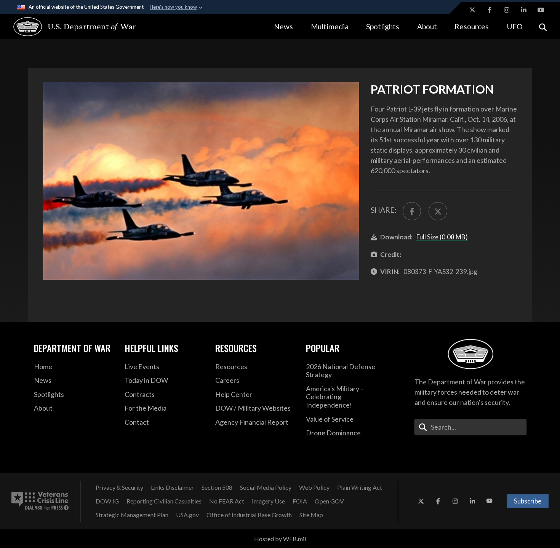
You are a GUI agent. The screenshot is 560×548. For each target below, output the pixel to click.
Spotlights (382, 26)
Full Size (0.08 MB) (442, 237)
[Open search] (542, 26)
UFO (515, 26)
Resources (471, 26)
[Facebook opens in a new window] (489, 10)
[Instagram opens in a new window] (506, 10)
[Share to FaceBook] (412, 211)
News (283, 26)
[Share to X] (438, 211)
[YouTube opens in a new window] (541, 10)
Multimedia (330, 26)
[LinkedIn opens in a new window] (524, 10)
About (427, 26)
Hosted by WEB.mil (280, 538)
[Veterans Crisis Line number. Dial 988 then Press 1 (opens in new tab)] (40, 501)
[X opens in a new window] (472, 10)
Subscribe (527, 501)
